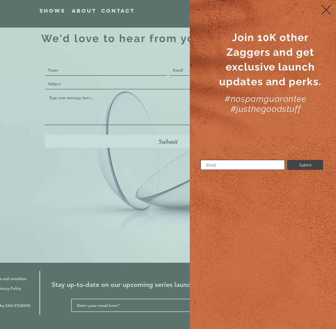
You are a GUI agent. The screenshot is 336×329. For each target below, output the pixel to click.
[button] (326, 9)
